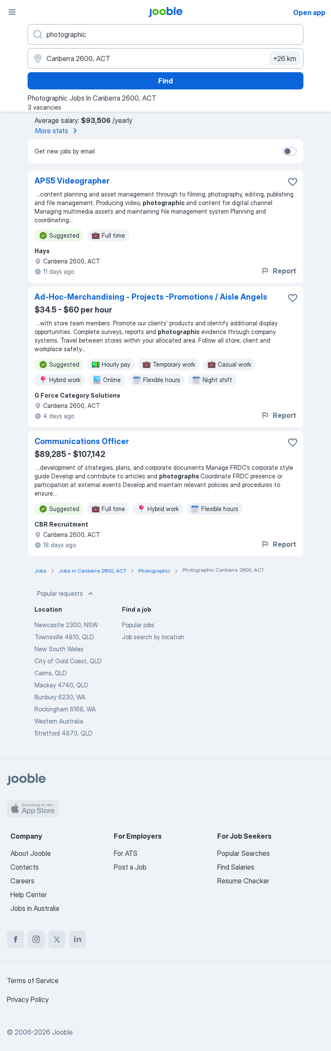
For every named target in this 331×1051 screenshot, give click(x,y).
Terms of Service (33, 980)
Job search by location (153, 636)
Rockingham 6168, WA (65, 709)
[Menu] (12, 12)
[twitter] (57, 939)
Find (165, 81)
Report (284, 271)
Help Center (28, 894)
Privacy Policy (28, 999)
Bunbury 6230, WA (59, 697)
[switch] (290, 151)
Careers (22, 880)
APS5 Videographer (71, 180)
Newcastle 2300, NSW (66, 624)
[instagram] (36, 939)
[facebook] (15, 939)
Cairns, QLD (50, 673)
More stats (51, 130)
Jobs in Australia (34, 908)
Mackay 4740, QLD (61, 685)
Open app (309, 12)
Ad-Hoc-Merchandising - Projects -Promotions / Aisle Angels (150, 296)
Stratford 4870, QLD (63, 733)
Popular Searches (243, 853)
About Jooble (30, 853)
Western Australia (58, 721)
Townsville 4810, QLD (64, 636)
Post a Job (130, 867)
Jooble (62, 1032)
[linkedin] (77, 939)
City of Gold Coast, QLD (68, 661)
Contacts (24, 867)
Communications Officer (81, 441)
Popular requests (60, 593)
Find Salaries (235, 867)
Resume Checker (243, 880)
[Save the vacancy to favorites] (293, 182)
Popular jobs (138, 624)
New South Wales (59, 649)
